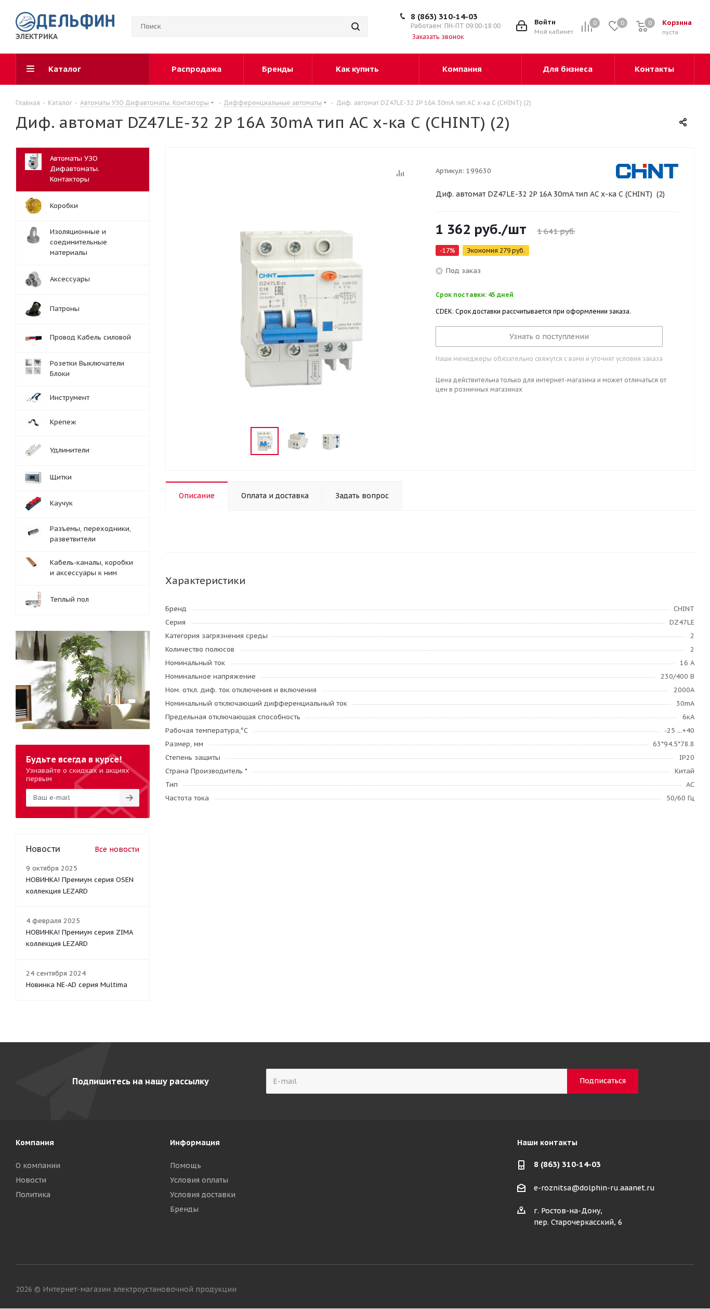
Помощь (185, 1165)
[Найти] (355, 26)
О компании (38, 1165)
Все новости (117, 849)
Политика (33, 1194)
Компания (35, 1142)
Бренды (184, 1209)
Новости (31, 1180)
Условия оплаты (199, 1180)
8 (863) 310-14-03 (444, 16)
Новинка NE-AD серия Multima (76, 984)
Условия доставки (202, 1194)
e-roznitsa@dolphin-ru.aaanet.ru (594, 1188)
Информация (195, 1142)
